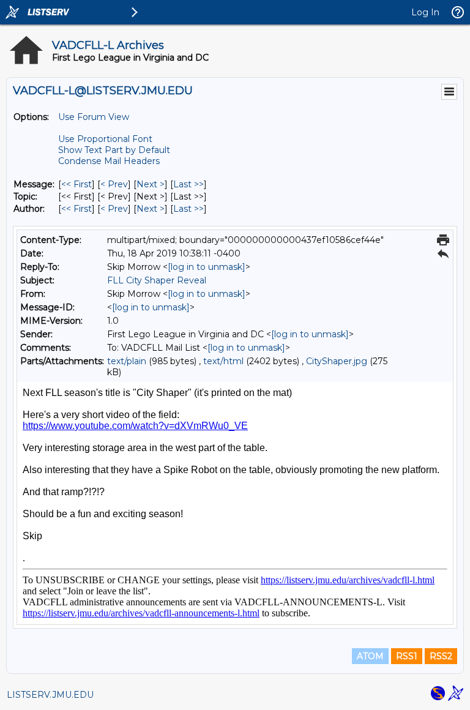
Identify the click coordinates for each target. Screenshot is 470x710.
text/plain (126, 361)
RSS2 (441, 656)
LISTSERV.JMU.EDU (50, 694)
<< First (76, 184)
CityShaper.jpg (336, 361)
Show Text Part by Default (114, 149)
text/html (223, 361)
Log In (425, 12)
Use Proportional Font (105, 138)
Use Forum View (93, 116)
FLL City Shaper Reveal (156, 280)
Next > (150, 184)
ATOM (370, 656)
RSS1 (406, 656)
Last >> (188, 184)
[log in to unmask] (206, 266)
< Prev (114, 184)
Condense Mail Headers (109, 160)
